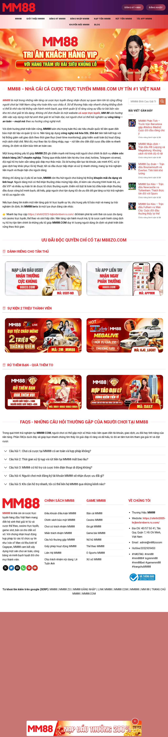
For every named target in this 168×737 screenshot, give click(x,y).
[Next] (160, 55)
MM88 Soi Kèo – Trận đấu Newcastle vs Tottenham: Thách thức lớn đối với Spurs (151, 189)
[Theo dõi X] (5, 568)
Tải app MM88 (144, 18)
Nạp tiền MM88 (102, 18)
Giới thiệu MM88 (35, 18)
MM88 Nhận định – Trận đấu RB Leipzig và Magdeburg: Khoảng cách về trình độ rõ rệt (151, 148)
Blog (97, 24)
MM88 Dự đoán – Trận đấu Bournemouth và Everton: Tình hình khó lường (151, 169)
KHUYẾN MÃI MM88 (79, 24)
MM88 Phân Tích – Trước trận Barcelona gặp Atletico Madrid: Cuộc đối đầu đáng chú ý (151, 127)
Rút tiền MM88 (124, 18)
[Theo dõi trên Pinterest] (29, 568)
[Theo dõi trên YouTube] (35, 568)
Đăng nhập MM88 (79, 18)
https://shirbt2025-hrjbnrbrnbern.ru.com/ (51, 214)
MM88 (18, 18)
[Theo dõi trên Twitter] (11, 568)
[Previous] (7, 55)
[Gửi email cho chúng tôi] (17, 568)
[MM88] (18, 7)
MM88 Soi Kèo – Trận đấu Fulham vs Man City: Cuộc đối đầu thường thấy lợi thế (150, 209)
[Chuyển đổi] (5, 451)
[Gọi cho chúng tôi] (23, 568)
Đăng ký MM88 (57, 18)
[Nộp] (162, 101)
